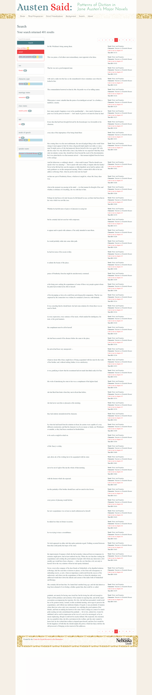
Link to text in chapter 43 (115, 50)
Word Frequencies (35, 16)
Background (71, 16)
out (20, 124)
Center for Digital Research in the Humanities (48, 639)
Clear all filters (22, 48)
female (21, 70)
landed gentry (23, 111)
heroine (21, 84)
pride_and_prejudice (25, 57)
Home (22, 16)
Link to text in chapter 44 (115, 472)
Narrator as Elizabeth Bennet (28, 153)
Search (82, 16)
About (90, 16)
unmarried (22, 97)
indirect (21, 140)
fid (19, 137)
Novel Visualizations (54, 16)
